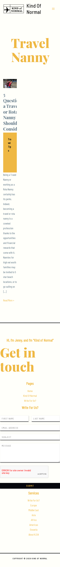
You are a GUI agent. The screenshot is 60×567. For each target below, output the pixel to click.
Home (30, 390)
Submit (30, 485)
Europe (33, 505)
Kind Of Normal (34, 9)
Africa (33, 519)
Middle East (33, 510)
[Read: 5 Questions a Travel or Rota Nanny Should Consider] (10, 83)
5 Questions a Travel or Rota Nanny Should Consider (13, 112)
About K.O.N (33, 534)
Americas (33, 524)
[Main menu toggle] (53, 8)
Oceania (33, 529)
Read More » (8, 301)
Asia (34, 515)
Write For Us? (30, 400)
